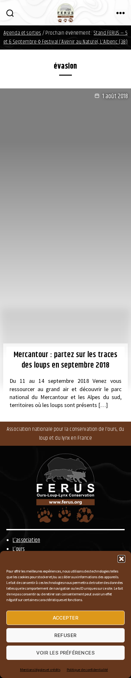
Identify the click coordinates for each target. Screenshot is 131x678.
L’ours (19, 549)
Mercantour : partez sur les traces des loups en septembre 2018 (65, 360)
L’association (26, 540)
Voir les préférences (65, 653)
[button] (121, 559)
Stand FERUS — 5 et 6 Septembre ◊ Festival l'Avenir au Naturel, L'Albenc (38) (65, 37)
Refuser (65, 635)
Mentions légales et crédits (40, 669)
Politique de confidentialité (87, 669)
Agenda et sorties (22, 33)
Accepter (66, 618)
